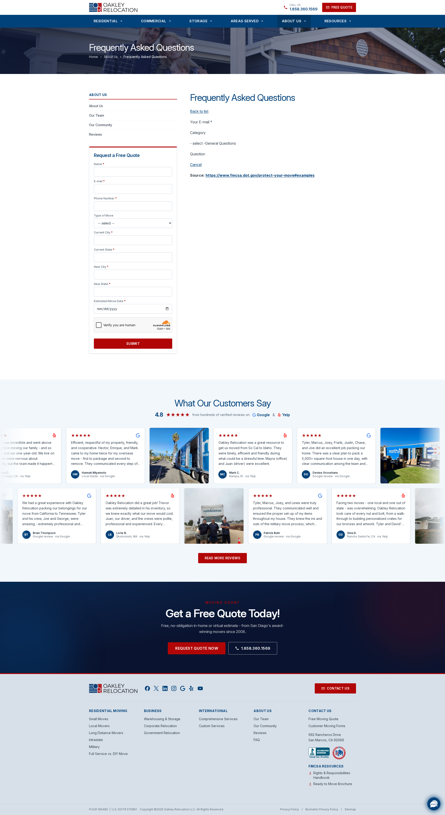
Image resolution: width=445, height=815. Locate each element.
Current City (103, 232)
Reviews (95, 134)
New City (101, 266)
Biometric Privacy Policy (321, 809)
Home (93, 57)
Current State (104, 249)
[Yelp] (191, 688)
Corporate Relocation (160, 726)
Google (263, 414)
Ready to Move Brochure (332, 784)
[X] (156, 688)
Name (99, 164)
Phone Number (105, 198)
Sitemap (350, 809)
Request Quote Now (196, 648)
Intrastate (96, 740)
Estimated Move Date (110, 301)
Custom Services (212, 726)
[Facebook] (147, 688)
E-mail (99, 181)
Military (94, 747)
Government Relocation (162, 733)
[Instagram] (173, 688)
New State (102, 284)
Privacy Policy (289, 809)
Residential (106, 21)
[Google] (182, 688)
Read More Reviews (222, 558)
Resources (335, 21)
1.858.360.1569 (255, 648)
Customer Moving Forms (326, 726)
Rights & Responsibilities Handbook (331, 775)
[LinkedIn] (165, 688)
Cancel (196, 164)
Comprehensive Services (218, 719)
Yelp (286, 414)
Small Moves (98, 719)
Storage (198, 21)
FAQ (257, 740)
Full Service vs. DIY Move (108, 754)
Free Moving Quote (323, 719)
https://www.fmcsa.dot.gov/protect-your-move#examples (260, 175)
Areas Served (245, 21)
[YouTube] (200, 688)
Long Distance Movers (106, 733)
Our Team (96, 115)
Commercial (153, 21)
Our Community (100, 125)
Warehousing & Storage (162, 719)
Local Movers (99, 726)
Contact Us (338, 688)
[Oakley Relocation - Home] (113, 7)
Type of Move (103, 215)
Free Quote (342, 7)
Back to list (199, 111)
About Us (291, 21)
